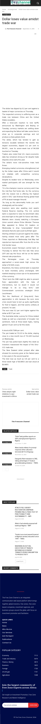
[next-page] (7, 469)
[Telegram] (31, 39)
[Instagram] (18, 721)
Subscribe (33, 705)
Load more (19, 561)
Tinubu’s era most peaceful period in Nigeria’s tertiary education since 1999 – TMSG (27, 537)
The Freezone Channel (14, 29)
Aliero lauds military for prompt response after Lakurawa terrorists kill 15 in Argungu (25, 450)
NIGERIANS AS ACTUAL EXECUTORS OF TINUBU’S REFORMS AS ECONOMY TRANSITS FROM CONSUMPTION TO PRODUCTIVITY (26, 550)
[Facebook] (11, 39)
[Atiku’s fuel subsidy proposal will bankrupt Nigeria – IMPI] (7, 526)
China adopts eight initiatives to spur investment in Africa (9, 394)
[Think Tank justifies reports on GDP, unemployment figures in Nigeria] (7, 439)
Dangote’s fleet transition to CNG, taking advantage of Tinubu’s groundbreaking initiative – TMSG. (26, 461)
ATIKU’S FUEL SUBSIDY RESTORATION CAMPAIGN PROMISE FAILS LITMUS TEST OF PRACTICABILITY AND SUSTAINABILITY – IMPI (26, 512)
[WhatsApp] (21, 39)
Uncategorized (12, 9)
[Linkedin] (26, 39)
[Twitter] (16, 39)
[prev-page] (3, 469)
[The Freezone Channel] (3, 29)
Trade (10, 369)
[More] (36, 39)
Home (4, 9)
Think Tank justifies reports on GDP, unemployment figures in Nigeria (25, 439)
